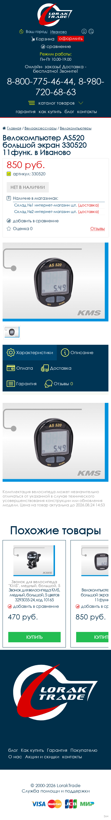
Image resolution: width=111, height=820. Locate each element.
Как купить (50, 111)
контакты (87, 111)
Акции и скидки (42, 756)
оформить (71, 38)
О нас (15, 756)
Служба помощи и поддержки (56, 791)
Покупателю (83, 750)
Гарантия (26, 111)
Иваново (58, 32)
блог (69, 111)
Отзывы (97, 228)
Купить (34, 637)
